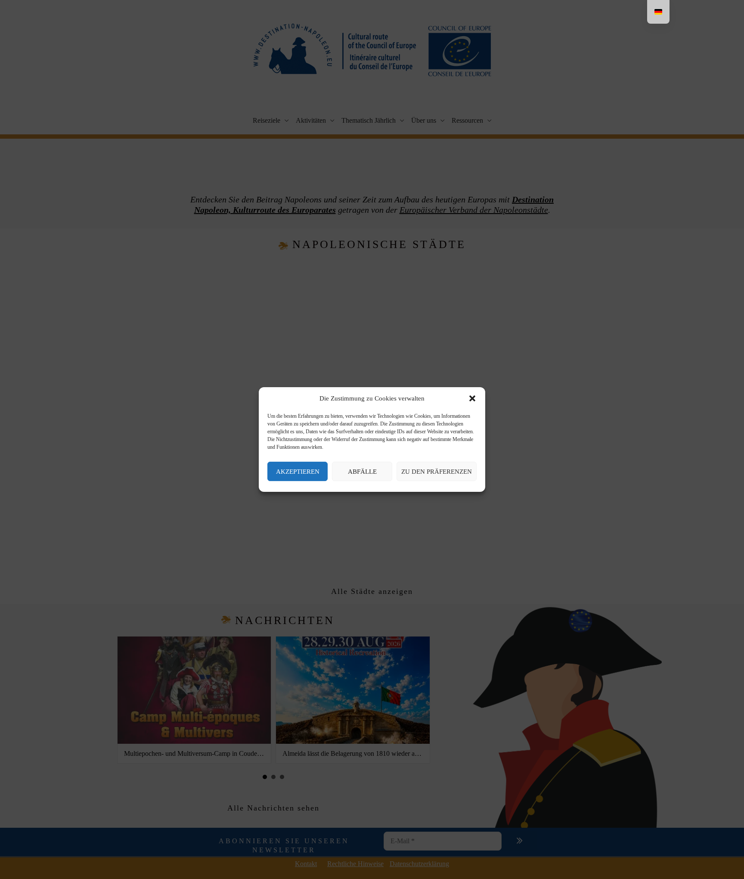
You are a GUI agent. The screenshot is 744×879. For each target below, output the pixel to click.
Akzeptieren (297, 471)
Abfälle (362, 471)
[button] (472, 398)
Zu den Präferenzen (436, 471)
